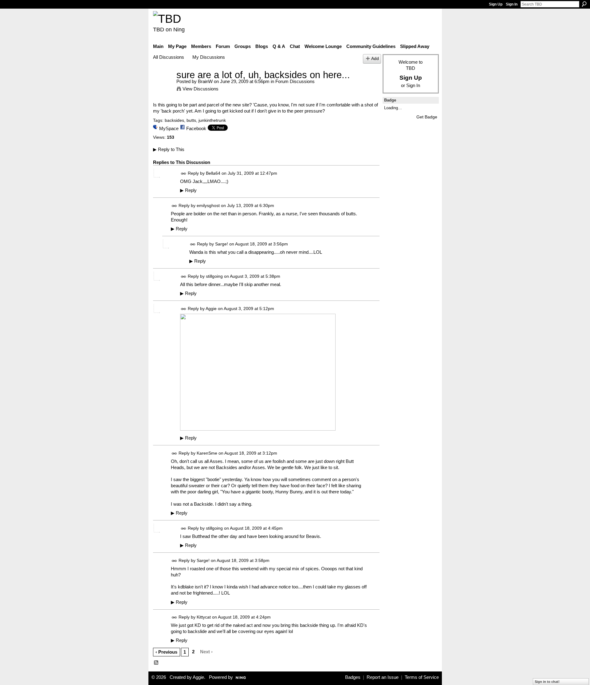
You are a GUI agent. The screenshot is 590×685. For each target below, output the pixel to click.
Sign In (511, 4)
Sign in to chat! (547, 681)
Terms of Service (422, 677)
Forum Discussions (295, 81)
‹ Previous (166, 652)
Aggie (211, 308)
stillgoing (214, 276)
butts (191, 120)
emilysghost (208, 205)
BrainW (205, 81)
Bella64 (213, 173)
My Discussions (208, 57)
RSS (156, 663)
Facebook (196, 128)
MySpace (169, 128)
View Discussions (200, 88)
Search (584, 4)
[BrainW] (163, 86)
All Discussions (168, 57)
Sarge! (221, 243)
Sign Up (495, 4)
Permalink (184, 174)
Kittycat (204, 617)
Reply (188, 190)
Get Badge (426, 116)
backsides (174, 120)
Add (375, 58)
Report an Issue (383, 677)
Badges (352, 677)
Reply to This (168, 149)
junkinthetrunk (212, 120)
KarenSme (207, 453)
